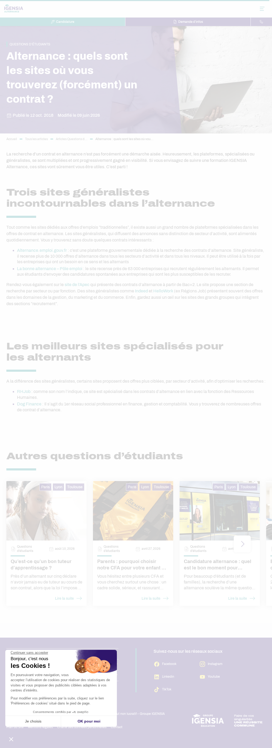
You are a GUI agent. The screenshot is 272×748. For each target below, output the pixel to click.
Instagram (215, 664)
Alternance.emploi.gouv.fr (42, 250)
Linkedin (168, 676)
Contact (116, 727)
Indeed (141, 291)
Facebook (169, 664)
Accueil (11, 139)
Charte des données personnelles (82, 727)
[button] (242, 543)
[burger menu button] (262, 8)
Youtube (214, 676)
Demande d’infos (190, 22)
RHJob (24, 391)
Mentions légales (40, 727)
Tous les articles (36, 139)
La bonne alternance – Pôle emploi (49, 268)
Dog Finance (29, 404)
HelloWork (163, 291)
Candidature (65, 22)
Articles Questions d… (71, 139)
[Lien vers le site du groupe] (227, 720)
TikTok (166, 689)
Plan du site (15, 727)
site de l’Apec (77, 284)
